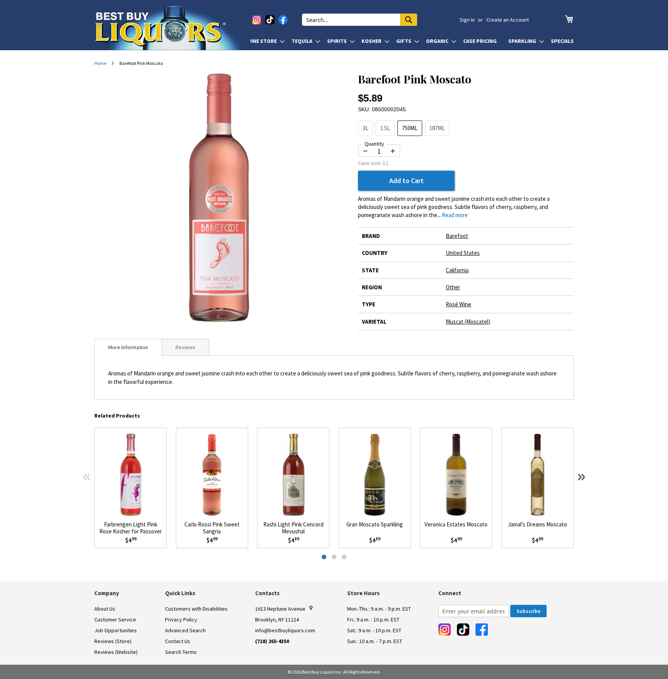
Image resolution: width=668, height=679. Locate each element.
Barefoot (457, 235)
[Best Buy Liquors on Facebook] (283, 19)
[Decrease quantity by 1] (365, 151)
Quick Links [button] (180, 593)
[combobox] (359, 20)
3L (365, 128)
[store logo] (172, 27)
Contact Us (177, 641)
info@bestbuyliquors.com (285, 630)
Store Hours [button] (363, 593)
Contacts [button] (267, 593)
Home (100, 63)
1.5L (385, 128)
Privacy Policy (181, 619)
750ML (410, 128)
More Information (128, 347)
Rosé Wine (458, 304)
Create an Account (507, 19)
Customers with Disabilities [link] (196, 608)
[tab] (128, 347)
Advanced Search (185, 630)
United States (463, 252)
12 (385, 163)
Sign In (467, 19)
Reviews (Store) (112, 641)
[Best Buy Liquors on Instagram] (256, 19)
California (457, 270)
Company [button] (106, 593)
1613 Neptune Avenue (280, 608)
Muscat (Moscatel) (468, 321)
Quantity (374, 143)
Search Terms (181, 651)
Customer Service (115, 619)
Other (453, 287)
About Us (104, 608)
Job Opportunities (115, 630)
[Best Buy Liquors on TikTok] (269, 19)
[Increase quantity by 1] (393, 151)
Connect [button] (449, 593)
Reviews (185, 347)
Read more (455, 215)
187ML (437, 128)
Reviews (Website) (116, 651)
